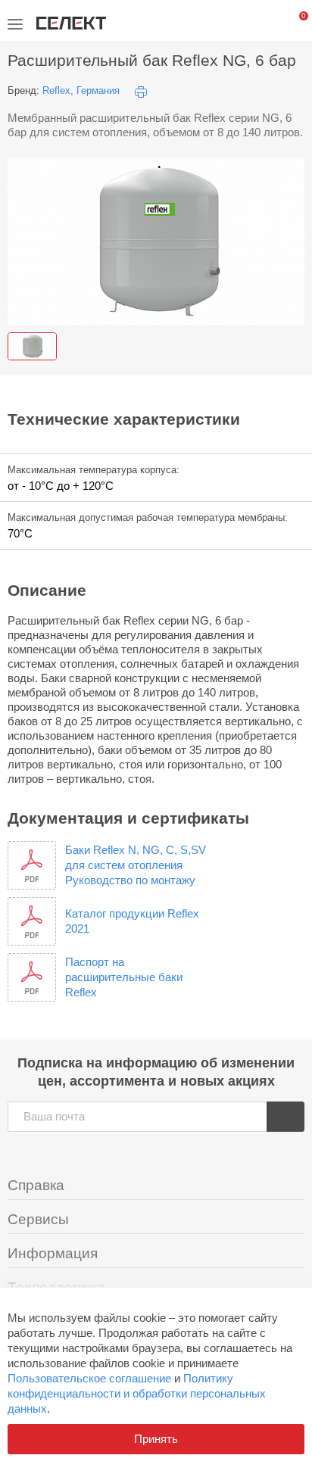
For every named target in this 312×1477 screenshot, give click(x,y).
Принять (156, 1438)
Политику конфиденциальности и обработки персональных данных (137, 1393)
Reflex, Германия (81, 90)
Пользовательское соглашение (89, 1378)
